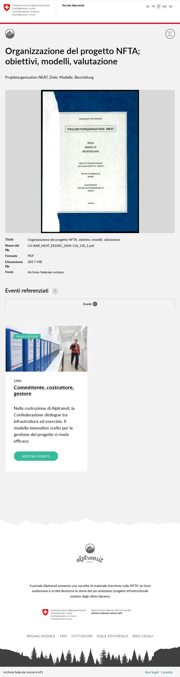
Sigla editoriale (112, 635)
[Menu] (170, 33)
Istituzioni (82, 635)
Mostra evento (36, 456)
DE (147, 6)
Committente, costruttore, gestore (44, 390)
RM (164, 6)
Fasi (64, 635)
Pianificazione (27, 336)
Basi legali (143, 635)
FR (153, 6)
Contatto (166, 672)
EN (170, 6)
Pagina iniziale (41, 635)
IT (159, 6)
